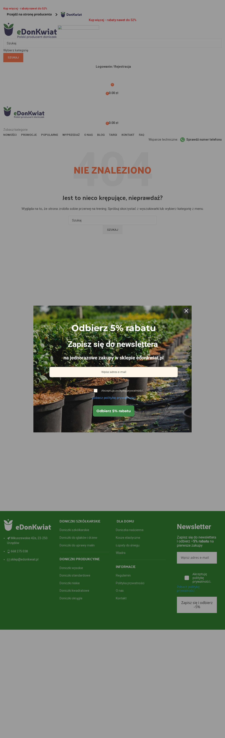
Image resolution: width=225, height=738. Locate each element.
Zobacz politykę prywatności (114, 398)
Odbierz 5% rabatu (113, 411)
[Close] (186, 311)
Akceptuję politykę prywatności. (122, 390)
